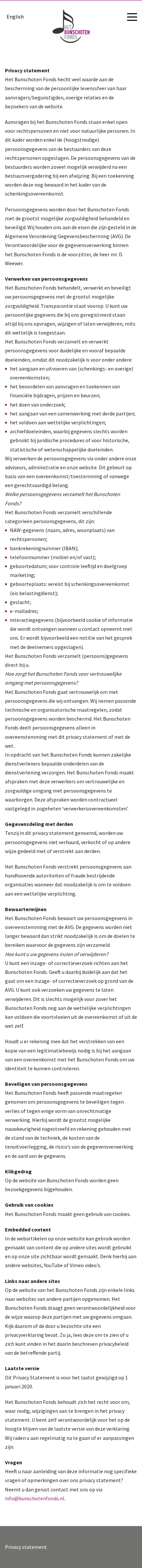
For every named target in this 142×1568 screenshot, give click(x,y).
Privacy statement (26, 1547)
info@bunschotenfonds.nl (34, 1498)
